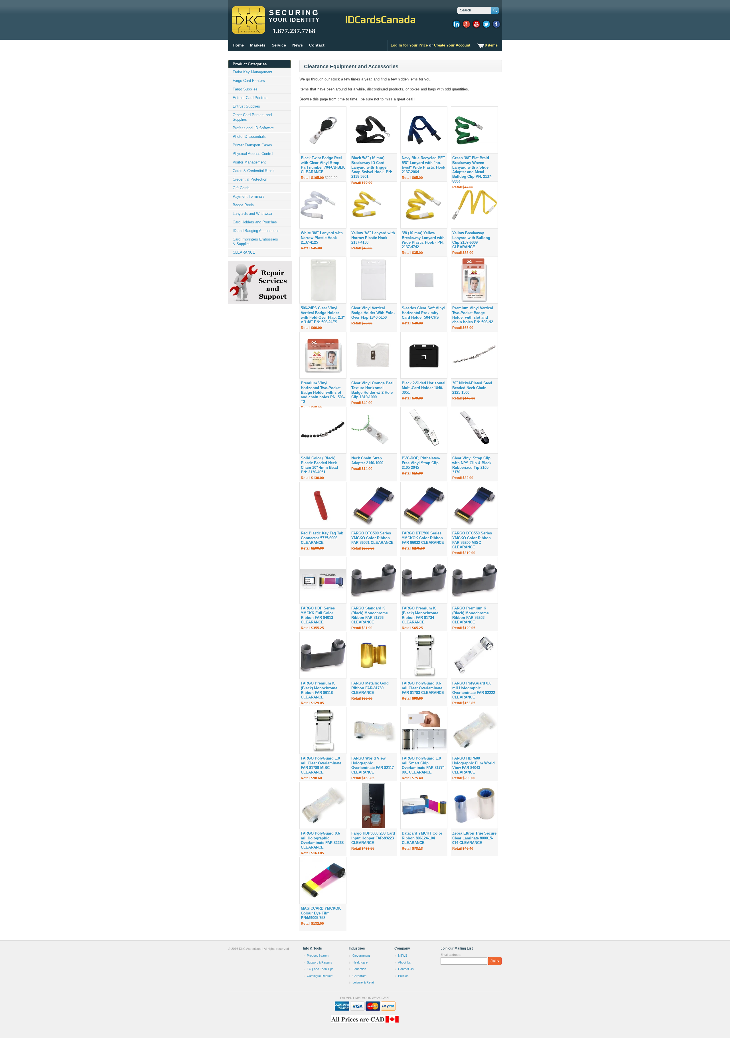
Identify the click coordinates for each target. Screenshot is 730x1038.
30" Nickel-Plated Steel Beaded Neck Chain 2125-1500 (472, 388)
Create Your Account (452, 45)
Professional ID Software (253, 128)
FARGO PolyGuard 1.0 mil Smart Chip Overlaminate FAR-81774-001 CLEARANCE (424, 765)
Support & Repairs (319, 962)
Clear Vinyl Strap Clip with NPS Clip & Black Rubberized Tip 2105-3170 (471, 465)
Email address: (451, 954)
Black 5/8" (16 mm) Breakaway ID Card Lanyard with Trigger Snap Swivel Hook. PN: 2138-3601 (371, 167)
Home (238, 45)
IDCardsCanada (380, 19)
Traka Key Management (252, 72)
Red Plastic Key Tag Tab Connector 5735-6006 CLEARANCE (322, 538)
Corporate (359, 976)
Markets (257, 45)
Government (361, 955)
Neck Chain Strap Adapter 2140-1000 (367, 460)
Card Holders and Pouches (255, 222)
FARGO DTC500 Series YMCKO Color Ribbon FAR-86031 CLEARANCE (372, 538)
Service (279, 45)
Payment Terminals (249, 196)
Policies (403, 976)
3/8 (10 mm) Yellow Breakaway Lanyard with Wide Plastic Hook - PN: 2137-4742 (423, 240)
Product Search (317, 955)
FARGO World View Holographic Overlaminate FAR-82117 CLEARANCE (372, 765)
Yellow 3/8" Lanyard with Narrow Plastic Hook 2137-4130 (373, 238)
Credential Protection (250, 179)
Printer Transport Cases (252, 145)
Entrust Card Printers (250, 98)
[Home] (248, 31)
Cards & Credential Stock (254, 171)
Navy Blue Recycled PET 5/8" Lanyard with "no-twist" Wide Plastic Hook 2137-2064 (423, 165)
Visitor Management (249, 162)
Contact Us (406, 969)
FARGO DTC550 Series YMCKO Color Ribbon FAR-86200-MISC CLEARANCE (472, 540)
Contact (317, 45)
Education (359, 969)
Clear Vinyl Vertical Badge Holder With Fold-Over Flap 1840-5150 (373, 313)
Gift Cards (241, 188)
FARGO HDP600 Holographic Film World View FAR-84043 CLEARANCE (473, 765)
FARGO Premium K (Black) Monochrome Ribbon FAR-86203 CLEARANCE (470, 615)
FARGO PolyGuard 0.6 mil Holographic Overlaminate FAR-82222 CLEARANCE (473, 690)
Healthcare (360, 962)
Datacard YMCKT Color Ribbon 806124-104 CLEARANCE (422, 838)
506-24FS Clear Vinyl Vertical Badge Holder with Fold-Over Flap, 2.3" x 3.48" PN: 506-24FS (323, 315)
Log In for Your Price (409, 45)
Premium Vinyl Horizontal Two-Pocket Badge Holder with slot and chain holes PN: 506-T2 (323, 392)
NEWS (402, 955)
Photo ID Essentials (249, 136)
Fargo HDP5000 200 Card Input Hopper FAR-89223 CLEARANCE (373, 838)
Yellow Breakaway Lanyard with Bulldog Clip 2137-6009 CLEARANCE (471, 240)
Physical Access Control (253, 154)
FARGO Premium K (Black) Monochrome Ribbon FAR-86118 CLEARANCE (319, 690)
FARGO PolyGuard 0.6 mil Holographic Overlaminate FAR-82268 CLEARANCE (322, 840)
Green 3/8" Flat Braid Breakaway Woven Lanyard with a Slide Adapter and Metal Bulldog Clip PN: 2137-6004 (472, 169)
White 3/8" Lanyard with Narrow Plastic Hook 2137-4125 (322, 238)
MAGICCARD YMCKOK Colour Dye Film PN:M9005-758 (321, 913)
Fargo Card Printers (249, 80)
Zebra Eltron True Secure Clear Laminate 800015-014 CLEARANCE (474, 838)
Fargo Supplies (245, 89)
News (297, 45)
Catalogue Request (320, 976)
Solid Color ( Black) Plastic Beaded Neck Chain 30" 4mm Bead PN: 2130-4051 (319, 465)
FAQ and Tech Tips (320, 969)
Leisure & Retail (363, 982)
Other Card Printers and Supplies (252, 117)
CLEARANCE (244, 252)
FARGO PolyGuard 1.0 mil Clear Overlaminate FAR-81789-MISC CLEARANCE (321, 765)
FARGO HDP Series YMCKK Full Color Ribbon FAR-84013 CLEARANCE (318, 615)
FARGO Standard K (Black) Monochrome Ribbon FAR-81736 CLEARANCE (369, 615)
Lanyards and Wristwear (252, 213)
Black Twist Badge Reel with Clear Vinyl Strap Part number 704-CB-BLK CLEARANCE (323, 165)
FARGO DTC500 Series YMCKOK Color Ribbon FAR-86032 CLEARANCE (423, 538)
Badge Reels (243, 205)
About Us (404, 962)
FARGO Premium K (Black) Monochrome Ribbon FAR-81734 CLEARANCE (420, 615)
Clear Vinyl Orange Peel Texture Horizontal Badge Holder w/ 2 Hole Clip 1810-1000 (372, 390)
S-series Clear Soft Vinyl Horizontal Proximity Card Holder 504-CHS (423, 313)
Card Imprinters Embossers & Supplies (255, 241)
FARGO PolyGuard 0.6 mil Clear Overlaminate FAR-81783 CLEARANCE (423, 688)
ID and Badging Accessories (256, 231)
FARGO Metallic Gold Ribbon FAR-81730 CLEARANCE (370, 688)
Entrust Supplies (246, 106)
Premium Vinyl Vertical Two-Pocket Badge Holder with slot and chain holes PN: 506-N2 (472, 315)
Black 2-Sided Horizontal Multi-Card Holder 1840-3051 (423, 388)
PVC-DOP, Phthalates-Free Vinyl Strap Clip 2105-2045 (421, 463)
